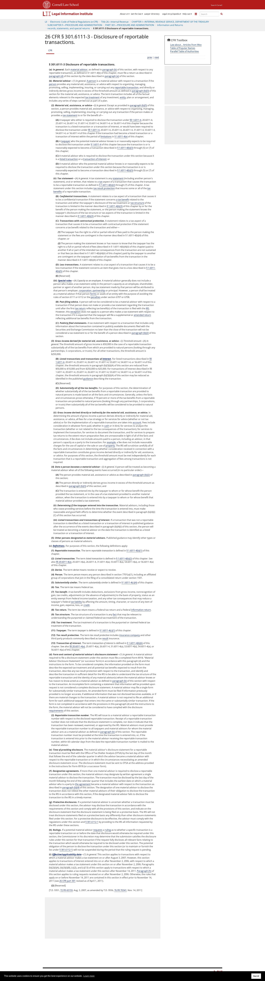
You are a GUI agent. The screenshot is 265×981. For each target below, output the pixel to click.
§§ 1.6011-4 (135, 119)
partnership (99, 290)
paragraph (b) (109, 69)
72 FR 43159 (66, 890)
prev (149, 57)
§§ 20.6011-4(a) (63, 561)
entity (123, 97)
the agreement (83, 784)
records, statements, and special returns (68, 28)
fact (115, 614)
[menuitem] (124, 14)
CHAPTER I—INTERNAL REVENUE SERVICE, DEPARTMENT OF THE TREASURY (170, 21)
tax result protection (104, 188)
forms (93, 293)
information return (141, 609)
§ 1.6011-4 (96, 144)
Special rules (65, 280)
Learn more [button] (89, 976)
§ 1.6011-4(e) (121, 136)
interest (106, 358)
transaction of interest (94, 159)
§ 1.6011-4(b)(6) (135, 643)
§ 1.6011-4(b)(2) (107, 185)
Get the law (136, 14)
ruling (108, 829)
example (111, 442)
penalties (95, 297)
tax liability (76, 601)
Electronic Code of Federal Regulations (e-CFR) (74, 21)
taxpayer (65, 141)
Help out (186, 14)
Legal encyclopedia (171, 14)
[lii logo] (74, 13)
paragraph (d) (56, 76)
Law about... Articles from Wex (186, 44)
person (52, 84)
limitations (106, 136)
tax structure (137, 202)
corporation (85, 290)
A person (91, 80)
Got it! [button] (256, 976)
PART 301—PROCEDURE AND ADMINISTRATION (129, 25)
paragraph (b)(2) (140, 332)
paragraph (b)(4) (70, 787)
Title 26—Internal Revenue (114, 21)
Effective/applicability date (66, 854)
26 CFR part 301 (67, 880)
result (105, 638)
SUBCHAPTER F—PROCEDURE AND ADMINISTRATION (74, 25)
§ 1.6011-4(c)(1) (107, 630)
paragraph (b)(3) (140, 90)
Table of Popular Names (182, 48)
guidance (88, 378)
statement (118, 178)
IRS (147, 308)
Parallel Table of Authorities (184, 51)
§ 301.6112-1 (91, 821)
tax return (80, 308)
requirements (56, 710)
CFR (50, 50)
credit (87, 605)
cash (106, 425)
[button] (221, 14)
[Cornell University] (47, 4)
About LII (124, 14)
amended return (142, 315)
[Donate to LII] (196, 14)
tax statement (70, 115)
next (156, 57)
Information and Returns (170, 25)
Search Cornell (216, 5)
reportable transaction (126, 87)
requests (97, 829)
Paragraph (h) (144, 870)
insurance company (129, 635)
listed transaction (69, 159)
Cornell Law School (65, 4)
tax (100, 181)
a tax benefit (122, 199)
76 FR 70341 (120, 890)
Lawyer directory (151, 14)
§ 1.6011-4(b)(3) (125, 147)
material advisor (79, 69)
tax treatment (92, 97)
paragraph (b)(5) (138, 105)
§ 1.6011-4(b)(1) (134, 550)
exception (75, 311)
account (137, 422)
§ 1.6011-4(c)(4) (129, 582)
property (110, 445)
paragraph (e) (112, 76)
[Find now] (221, 14)
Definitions (58, 545)
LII (46, 21)
